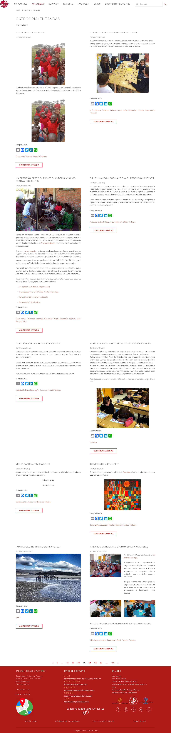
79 (79, 662)
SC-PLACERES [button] (20, 4)
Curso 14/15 (20, 156)
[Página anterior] (53, 663)
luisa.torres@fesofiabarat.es (75, 684)
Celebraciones (21, 502)
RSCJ (25, 322)
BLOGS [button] (97, 4)
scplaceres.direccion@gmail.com (78, 696)
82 (95, 662)
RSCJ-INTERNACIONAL (119, 679)
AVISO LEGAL (31, 721)
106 (112, 662)
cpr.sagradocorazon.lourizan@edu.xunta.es (82, 679)
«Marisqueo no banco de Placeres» (38, 547)
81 (90, 662)
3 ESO (18, 617)
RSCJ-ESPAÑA (116, 676)
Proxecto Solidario (48, 243)
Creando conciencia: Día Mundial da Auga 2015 (119, 547)
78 (73, 662)
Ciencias (93, 640)
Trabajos (93, 113)
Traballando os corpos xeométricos (114, 32)
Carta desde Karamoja (30, 32)
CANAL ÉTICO (139, 721)
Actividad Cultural (109, 110)
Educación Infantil (51, 319)
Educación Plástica (121, 525)
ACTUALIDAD (38, 4)
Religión (47, 502)
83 (101, 662)
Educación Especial (35, 319)
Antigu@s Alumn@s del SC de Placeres (124, 693)
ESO (78, 319)
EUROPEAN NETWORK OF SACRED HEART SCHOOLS (129, 684)
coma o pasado (29, 251)
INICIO (7, 4)
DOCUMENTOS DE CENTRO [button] (117, 4)
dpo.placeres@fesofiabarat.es (76, 702)
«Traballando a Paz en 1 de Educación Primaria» (120, 343)
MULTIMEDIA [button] (83, 4)
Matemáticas (150, 110)
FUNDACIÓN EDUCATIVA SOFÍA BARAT (124, 682)
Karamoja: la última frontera (29, 302)
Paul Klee (126, 472)
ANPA (114, 687)
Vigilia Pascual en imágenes (33, 464)
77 (68, 662)
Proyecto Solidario (40, 156)
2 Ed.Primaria (95, 110)
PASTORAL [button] (68, 4)
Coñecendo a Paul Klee (104, 464)
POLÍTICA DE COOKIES (103, 721)
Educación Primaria (136, 110)
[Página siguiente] (118, 663)
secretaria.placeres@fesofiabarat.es (79, 690)
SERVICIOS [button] (54, 4)
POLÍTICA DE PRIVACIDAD (67, 721)
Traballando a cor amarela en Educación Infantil (122, 178)
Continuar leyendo (29, 165)
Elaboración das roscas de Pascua (38, 343)
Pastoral (29, 156)
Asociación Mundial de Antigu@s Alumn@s (125, 690)
